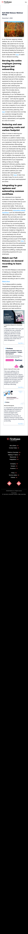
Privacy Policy (14, 492)
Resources (13, 457)
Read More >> (21, 343)
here (17, 54)
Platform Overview (13, 452)
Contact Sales (13, 447)
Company (13, 463)
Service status (13, 475)
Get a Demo (13, 445)
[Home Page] (6, 2)
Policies (13, 477)
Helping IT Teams (13, 454)
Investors (13, 468)
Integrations (13, 459)
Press (13, 472)
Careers (13, 466)
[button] (26, 2)
